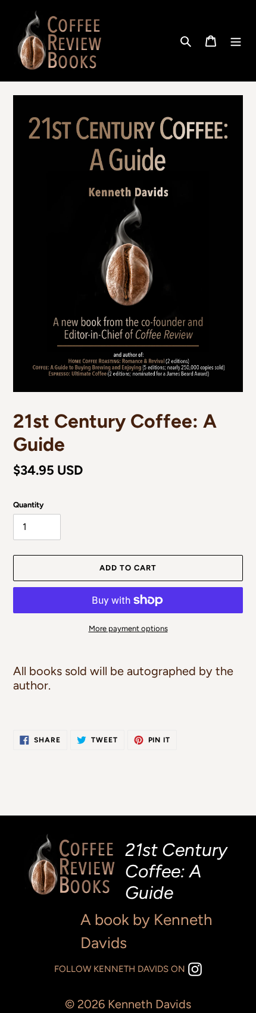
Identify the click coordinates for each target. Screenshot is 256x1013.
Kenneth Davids (149, 1004)
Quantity (28, 504)
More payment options (128, 628)
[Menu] (235, 41)
